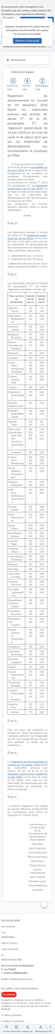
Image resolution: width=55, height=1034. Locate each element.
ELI (2, 955)
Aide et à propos (9, 943)
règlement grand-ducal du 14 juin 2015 (27, 187)
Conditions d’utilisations (12, 1021)
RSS (3, 932)
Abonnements (8, 926)
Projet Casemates (10, 949)
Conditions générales (11, 1015)
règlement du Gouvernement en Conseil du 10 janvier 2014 (27, 763)
